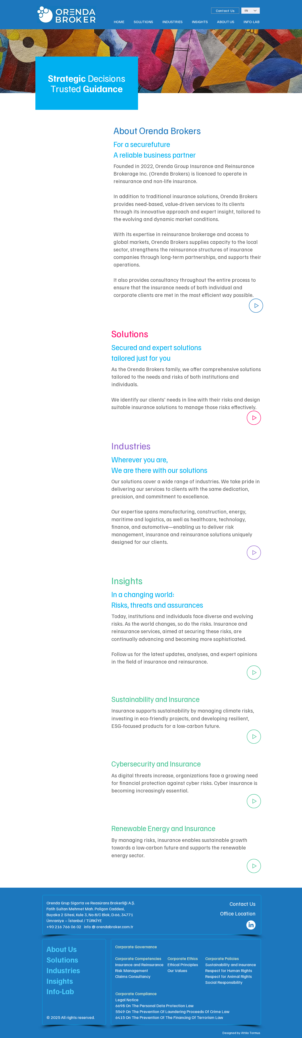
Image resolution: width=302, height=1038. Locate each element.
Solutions (62, 959)
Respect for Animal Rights (228, 976)
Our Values (177, 970)
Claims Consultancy (133, 976)
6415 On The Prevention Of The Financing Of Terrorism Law (169, 1017)
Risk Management (131, 970)
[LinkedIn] (251, 925)
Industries (63, 970)
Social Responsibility (224, 982)
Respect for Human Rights (228, 970)
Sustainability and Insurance (230, 964)
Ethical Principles (183, 964)
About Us (61, 949)
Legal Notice (126, 999)
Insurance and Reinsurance (139, 964)
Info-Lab (60, 991)
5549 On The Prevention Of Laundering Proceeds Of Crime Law (172, 1011)
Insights (59, 980)
